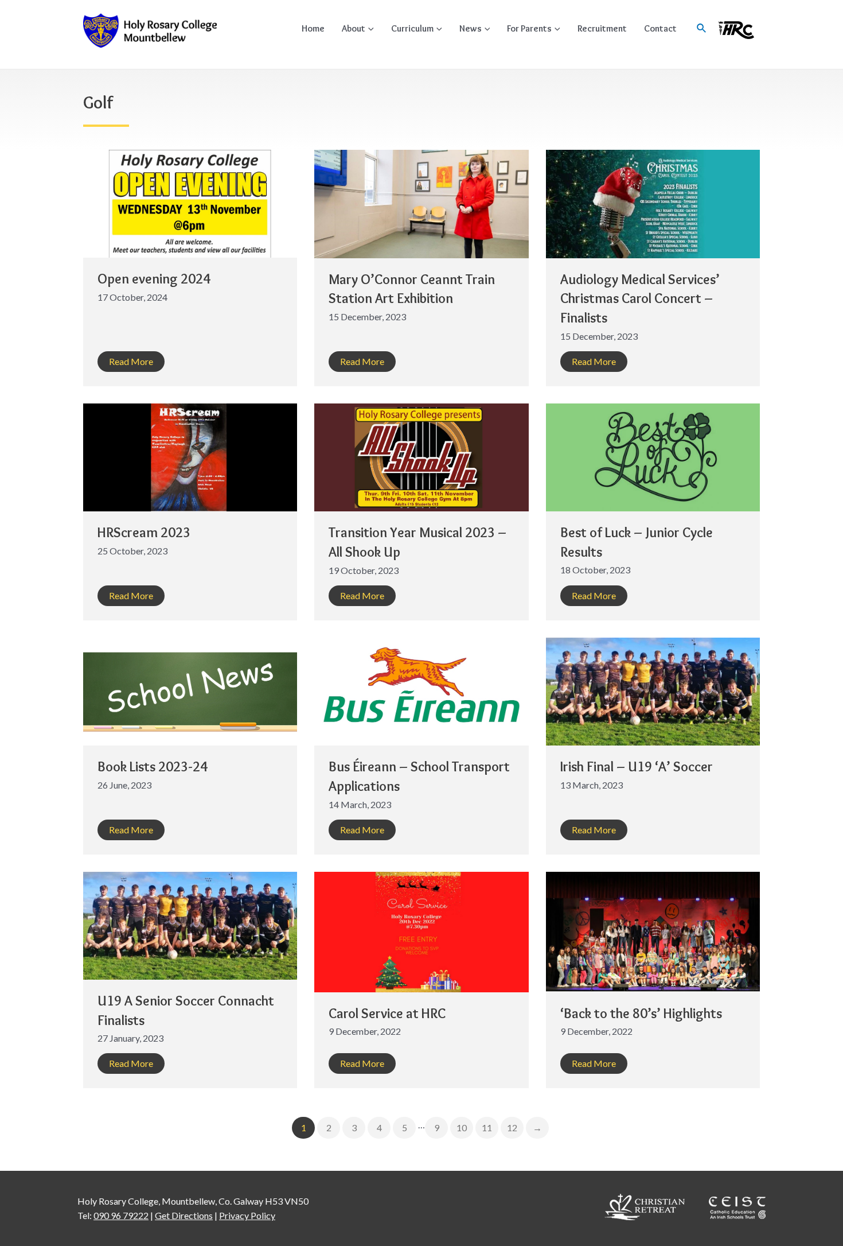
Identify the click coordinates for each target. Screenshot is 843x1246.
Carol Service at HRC (387, 1013)
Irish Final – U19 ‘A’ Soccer (636, 766)
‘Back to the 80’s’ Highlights (641, 1013)
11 (487, 1127)
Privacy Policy (247, 1215)
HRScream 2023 (143, 532)
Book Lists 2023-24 (152, 766)
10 (461, 1127)
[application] (369, 28)
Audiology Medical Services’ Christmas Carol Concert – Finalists (640, 298)
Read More (131, 361)
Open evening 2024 (153, 278)
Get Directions (184, 1215)
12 (512, 1127)
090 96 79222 (121, 1215)
